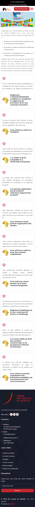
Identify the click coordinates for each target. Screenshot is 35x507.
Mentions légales (8, 465)
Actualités (6, 459)
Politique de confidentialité (10, 469)
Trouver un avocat (8, 462)
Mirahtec (12, 504)
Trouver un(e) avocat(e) (21, 9)
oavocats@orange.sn (18, 2)
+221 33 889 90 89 (8, 443)
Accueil (10, 21)
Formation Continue (8, 456)
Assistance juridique (8, 453)
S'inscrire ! (17, 490)
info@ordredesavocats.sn (10, 438)
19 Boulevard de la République (18, 5)
